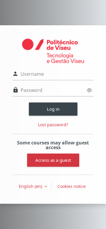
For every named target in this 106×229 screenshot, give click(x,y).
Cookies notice (71, 186)
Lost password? (53, 124)
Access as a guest (53, 160)
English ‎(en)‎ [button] (31, 186)
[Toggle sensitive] (89, 90)
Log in (53, 109)
